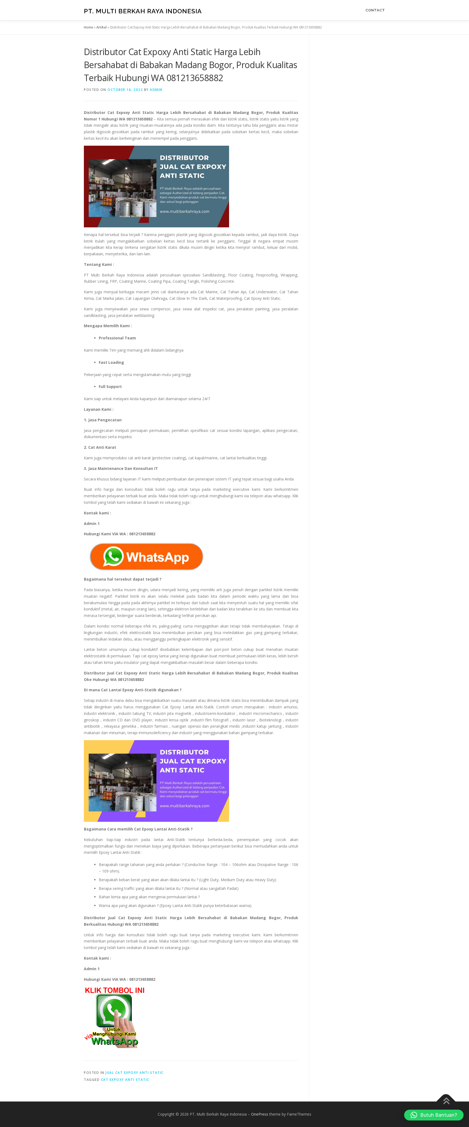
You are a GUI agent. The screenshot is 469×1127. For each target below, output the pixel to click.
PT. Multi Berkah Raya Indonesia (143, 11)
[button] (434, 1115)
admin (156, 89)
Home (88, 27)
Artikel (101, 27)
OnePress (259, 1114)
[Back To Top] (446, 1101)
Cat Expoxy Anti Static (125, 1079)
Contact (375, 10)
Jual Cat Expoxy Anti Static (135, 1072)
